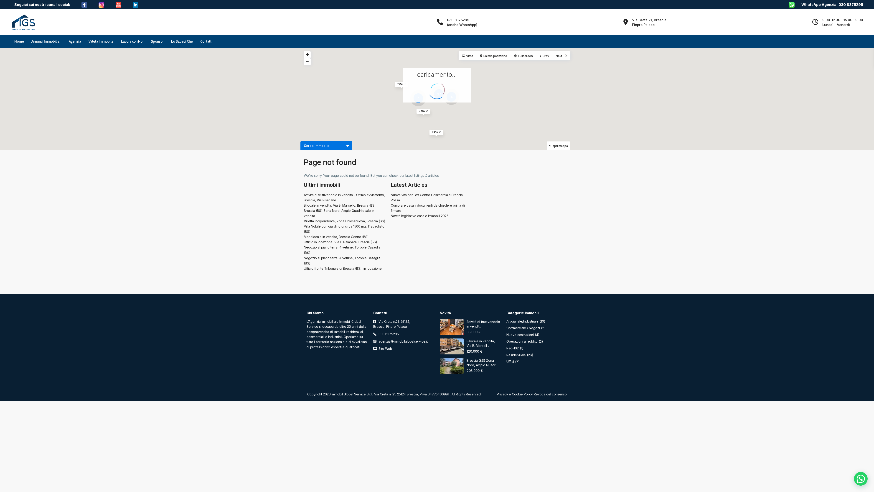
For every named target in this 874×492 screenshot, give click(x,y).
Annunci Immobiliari (46, 41)
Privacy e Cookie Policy (515, 394)
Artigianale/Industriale (522, 321)
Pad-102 (512, 348)
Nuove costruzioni (520, 335)
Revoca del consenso (550, 394)
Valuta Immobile (101, 41)
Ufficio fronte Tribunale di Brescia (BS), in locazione (343, 268)
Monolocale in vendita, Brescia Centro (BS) (336, 237)
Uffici (510, 362)
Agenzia (75, 41)
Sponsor (157, 41)
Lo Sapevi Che (182, 41)
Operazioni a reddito (522, 341)
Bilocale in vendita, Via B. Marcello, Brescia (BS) (340, 205)
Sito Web (385, 349)
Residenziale (516, 355)
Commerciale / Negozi (523, 328)
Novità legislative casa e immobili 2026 (420, 216)
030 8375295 (389, 334)
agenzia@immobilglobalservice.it (403, 341)
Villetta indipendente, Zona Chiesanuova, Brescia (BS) (344, 221)
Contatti (206, 41)
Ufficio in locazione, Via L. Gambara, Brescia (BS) (340, 242)
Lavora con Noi (132, 41)
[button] (861, 479)
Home (19, 41)
